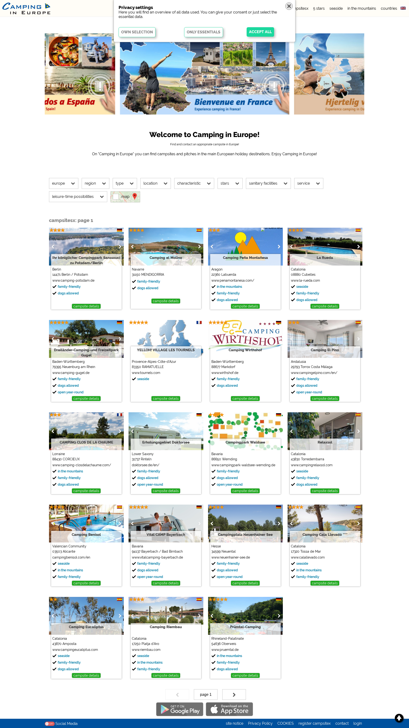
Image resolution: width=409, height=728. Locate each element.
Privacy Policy (260, 723)
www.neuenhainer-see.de (230, 557)
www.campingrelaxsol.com (312, 465)
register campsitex (314, 723)
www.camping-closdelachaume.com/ (81, 465)
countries (389, 8)
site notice (234, 723)
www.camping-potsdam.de (73, 280)
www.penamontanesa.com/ (232, 280)
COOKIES (285, 723)
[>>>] (234, 694)
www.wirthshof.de (224, 373)
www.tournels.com (146, 373)
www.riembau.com (146, 650)
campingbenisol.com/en (71, 557)
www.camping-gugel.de (70, 373)
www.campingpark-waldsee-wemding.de (243, 465)
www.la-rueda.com (305, 280)
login (357, 723)
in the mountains (361, 8)
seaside (336, 8)
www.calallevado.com (308, 557)
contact (342, 723)
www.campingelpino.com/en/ (314, 373)
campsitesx (298, 8)
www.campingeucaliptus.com (75, 650)
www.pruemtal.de (225, 650)
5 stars (319, 8)
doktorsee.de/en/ (145, 465)
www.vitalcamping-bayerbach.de (157, 557)
